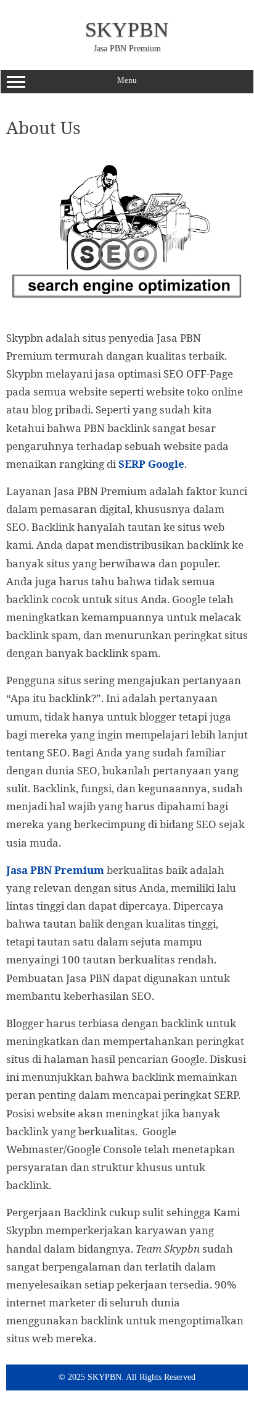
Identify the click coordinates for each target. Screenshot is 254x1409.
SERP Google (151, 464)
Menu (127, 80)
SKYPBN (127, 29)
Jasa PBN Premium (55, 870)
